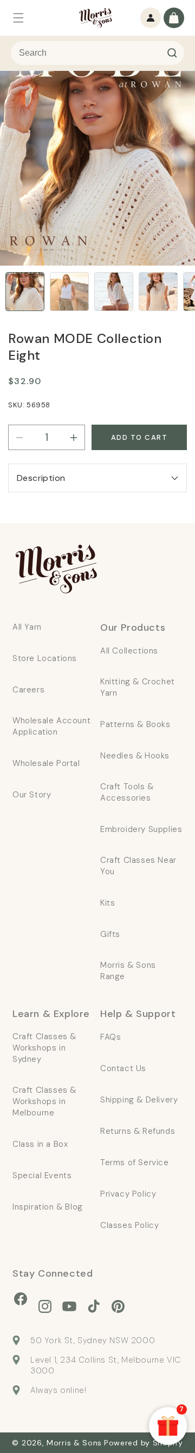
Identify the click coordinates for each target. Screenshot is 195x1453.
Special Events (42, 1175)
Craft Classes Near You (138, 866)
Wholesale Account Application (51, 726)
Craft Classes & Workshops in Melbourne (44, 1101)
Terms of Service (134, 1162)
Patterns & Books (135, 724)
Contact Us (123, 1068)
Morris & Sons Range (128, 971)
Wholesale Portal (46, 763)
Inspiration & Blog (47, 1206)
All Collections (129, 650)
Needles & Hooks (135, 755)
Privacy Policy (128, 1193)
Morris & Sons (74, 1443)
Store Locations (44, 658)
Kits (107, 902)
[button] (18, 18)
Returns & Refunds (137, 1131)
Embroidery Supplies (141, 829)
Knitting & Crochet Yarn (137, 687)
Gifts (110, 934)
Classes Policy (129, 1225)
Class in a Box (40, 1144)
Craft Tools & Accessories (127, 792)
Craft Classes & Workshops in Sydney (44, 1048)
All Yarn (27, 627)
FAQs (110, 1037)
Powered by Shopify (143, 1443)
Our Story (31, 794)
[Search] (172, 53)
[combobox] (97, 53)
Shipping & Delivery (139, 1099)
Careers (28, 689)
